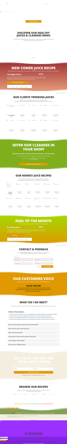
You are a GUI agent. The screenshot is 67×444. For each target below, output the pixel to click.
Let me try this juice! (17, 82)
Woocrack (36, 419)
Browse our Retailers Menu (33, 164)
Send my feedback (47, 266)
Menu (49, 4)
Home (46, 4)
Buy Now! (14, 235)
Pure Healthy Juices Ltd (16, 415)
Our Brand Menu (33, 21)
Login (54, 4)
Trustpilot (33, 57)
